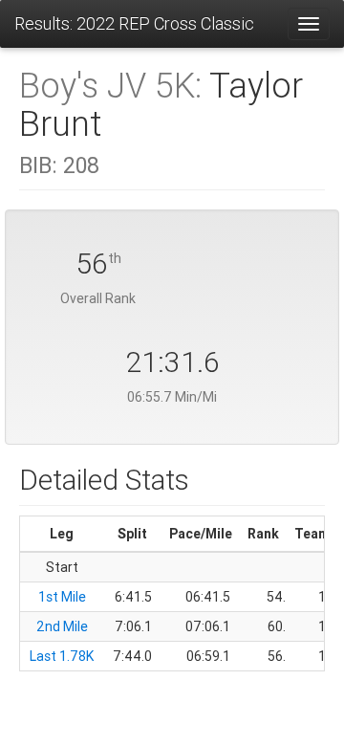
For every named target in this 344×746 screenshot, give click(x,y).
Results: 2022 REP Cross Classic (134, 23)
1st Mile (62, 596)
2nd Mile (62, 626)
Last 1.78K (62, 656)
